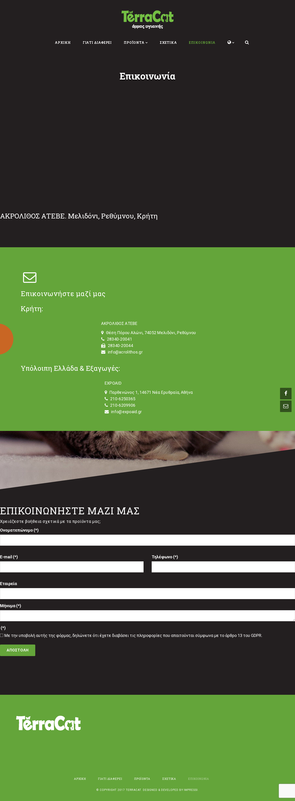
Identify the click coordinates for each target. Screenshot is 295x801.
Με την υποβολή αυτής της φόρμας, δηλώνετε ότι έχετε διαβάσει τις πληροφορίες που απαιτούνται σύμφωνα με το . (133, 635)
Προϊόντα (134, 42)
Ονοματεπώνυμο (19, 530)
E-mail (9, 556)
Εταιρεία (8, 583)
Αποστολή (18, 650)
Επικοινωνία (202, 42)
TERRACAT (133, 790)
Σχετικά (168, 42)
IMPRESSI (191, 790)
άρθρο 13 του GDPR (243, 635)
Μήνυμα (10, 605)
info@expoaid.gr (126, 411)
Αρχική (63, 42)
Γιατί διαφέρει (97, 42)
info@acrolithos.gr (125, 352)
